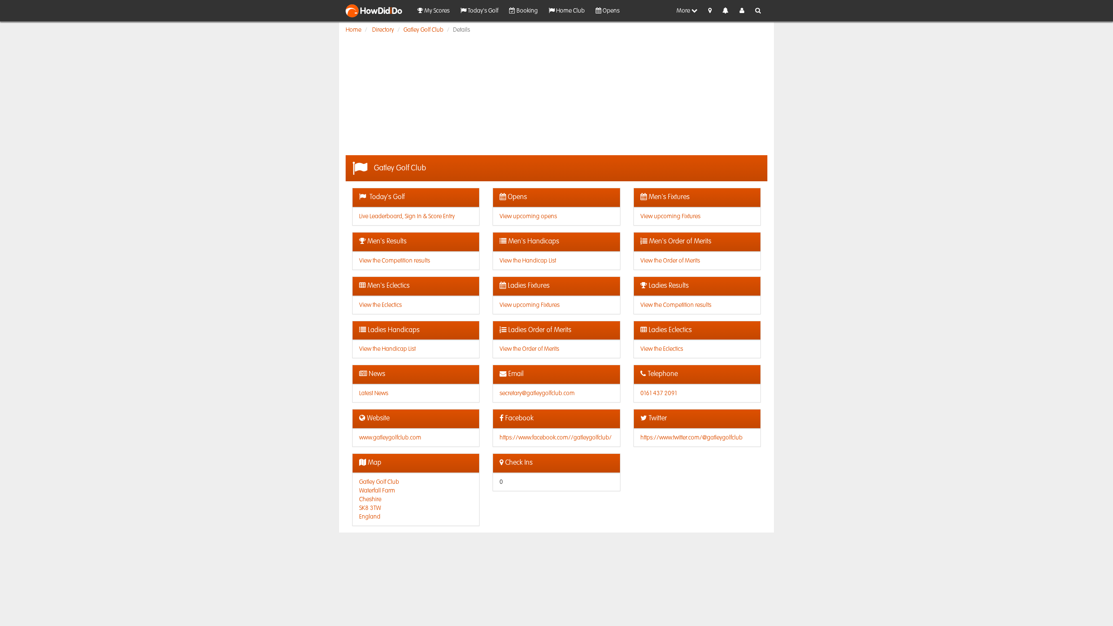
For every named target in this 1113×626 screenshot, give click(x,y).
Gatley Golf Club (423, 30)
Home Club (570, 11)
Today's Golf (482, 11)
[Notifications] (725, 11)
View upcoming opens (528, 216)
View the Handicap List (528, 261)
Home (353, 30)
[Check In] (710, 11)
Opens (610, 11)
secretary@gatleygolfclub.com (537, 393)
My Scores (436, 11)
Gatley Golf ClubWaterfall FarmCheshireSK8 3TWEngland (379, 499)
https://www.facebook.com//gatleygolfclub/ (556, 438)
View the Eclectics (380, 305)
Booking (526, 11)
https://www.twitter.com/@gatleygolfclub (691, 438)
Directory (383, 30)
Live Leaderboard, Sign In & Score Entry (407, 216)
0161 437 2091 (658, 393)
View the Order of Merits (670, 261)
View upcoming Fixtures (670, 216)
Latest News (373, 393)
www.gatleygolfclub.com (390, 438)
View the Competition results (394, 261)
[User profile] (742, 11)
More (683, 11)
